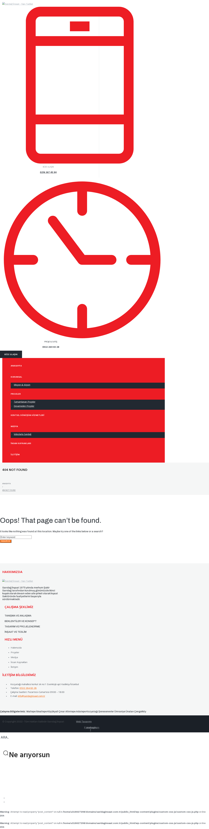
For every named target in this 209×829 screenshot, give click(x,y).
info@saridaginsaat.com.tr (31, 695)
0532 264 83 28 (28, 688)
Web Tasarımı (84, 721)
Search (5, 541)
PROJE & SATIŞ (50, 341)
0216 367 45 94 (48, 172)
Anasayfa (6, 483)
